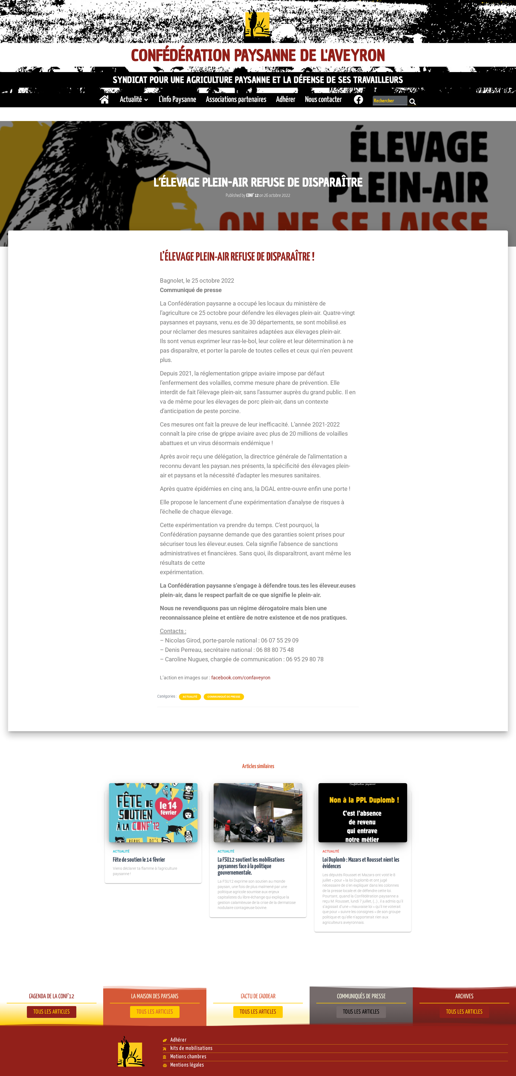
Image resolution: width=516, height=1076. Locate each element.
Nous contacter (323, 100)
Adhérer (285, 100)
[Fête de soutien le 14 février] (153, 812)
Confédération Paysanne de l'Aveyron (258, 55)
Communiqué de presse (223, 696)
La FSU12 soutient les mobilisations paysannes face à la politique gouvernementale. (251, 866)
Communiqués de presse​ (361, 997)
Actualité (131, 100)
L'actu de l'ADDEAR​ (258, 997)
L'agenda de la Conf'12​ (51, 997)
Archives (464, 997)
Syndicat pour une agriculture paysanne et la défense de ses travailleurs (258, 80)
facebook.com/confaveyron (240, 677)
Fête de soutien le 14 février (139, 860)
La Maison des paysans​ (154, 997)
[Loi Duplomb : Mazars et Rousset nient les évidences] (362, 812)
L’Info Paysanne (177, 100)
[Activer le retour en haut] (505, 1065)
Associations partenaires (236, 100)
